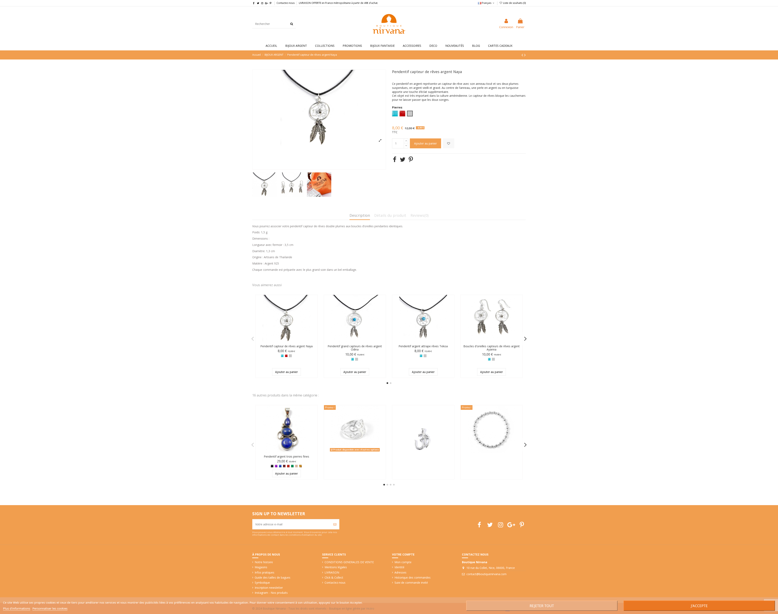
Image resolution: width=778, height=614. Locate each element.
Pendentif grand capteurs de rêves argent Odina (355, 348)
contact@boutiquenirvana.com (486, 574)
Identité (399, 567)
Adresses (400, 572)
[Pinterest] (411, 159)
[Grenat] (284, 466)
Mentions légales (336, 567)
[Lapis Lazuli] (280, 466)
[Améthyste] (276, 466)
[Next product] (525, 55)
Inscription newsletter (269, 588)
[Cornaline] (288, 466)
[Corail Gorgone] (286, 355)
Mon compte (402, 562)
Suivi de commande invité (411, 582)
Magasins (261, 567)
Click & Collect (334, 577)
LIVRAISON (332, 572)
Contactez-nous (286, 3)
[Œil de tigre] (300, 466)
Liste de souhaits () (514, 3)
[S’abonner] (335, 524)
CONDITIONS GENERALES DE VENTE (349, 562)
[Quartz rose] (296, 466)
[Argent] (290, 355)
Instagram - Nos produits (271, 593)
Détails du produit (390, 216)
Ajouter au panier (425, 143)
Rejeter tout (542, 605)
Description (359, 216)
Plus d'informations (16, 608)
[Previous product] (523, 55)
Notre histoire (264, 562)
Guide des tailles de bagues (272, 577)
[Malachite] (292, 466)
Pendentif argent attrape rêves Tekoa (423, 346)
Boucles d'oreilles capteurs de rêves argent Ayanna (491, 348)
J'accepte (699, 605)
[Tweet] (402, 159)
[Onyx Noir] (272, 466)
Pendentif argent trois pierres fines (286, 456)
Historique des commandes (412, 577)
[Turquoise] (282, 355)
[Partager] (394, 159)
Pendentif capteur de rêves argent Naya (286, 346)
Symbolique (262, 582)
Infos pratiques (264, 572)
